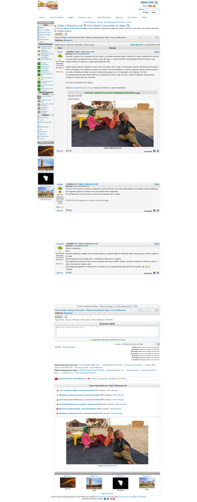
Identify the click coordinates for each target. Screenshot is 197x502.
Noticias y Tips (84, 17)
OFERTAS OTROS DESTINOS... (47, 54)
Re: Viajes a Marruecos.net (86, 184)
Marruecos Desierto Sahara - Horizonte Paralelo (77, 409)
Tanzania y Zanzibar (44, 112)
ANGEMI (60, 184)
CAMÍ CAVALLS (67, 373)
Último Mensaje (112, 390)
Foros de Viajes (56, 17)
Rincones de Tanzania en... (45, 67)
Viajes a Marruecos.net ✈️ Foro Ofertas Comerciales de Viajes (92, 25)
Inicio (42, 17)
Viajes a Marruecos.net (84, 52)
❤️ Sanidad (92, 379)
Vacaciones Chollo (81, 367)
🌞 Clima (122, 379)
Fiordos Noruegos (133, 370)
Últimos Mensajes (89, 22)
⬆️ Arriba (60, 151)
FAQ (129, 22)
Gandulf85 (60, 244)
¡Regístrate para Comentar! (115, 22)
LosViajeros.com (103, 497)
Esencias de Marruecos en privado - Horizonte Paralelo (80, 404)
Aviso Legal (123, 497)
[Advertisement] (98, 5)
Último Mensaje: (136, 45)
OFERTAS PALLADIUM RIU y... (46, 59)
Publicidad (142, 497)
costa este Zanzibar (44, 108)
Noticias (42, 37)
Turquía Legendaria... (45, 63)
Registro (144, 2)
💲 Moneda (113, 379)
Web (143, 17)
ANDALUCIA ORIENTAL (64, 367)
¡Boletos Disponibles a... (46, 51)
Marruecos (68, 40)
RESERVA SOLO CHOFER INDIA (91, 370)
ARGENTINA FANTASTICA (112, 365)
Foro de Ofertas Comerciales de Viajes (72, 28)
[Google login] (156, 2)
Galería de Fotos (103, 17)
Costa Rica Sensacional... (45, 71)
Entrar (151, 2)
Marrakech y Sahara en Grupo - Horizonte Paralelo (78, 413)
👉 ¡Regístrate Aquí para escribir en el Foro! (107, 340)
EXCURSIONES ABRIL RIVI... (89, 365)
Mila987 (60, 52)
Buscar (142, 9)
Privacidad (133, 497)
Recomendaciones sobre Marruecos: (73, 379)
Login (101, 22)
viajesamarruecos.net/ (82, 88)
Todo (153, 12)
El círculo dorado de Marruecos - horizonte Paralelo (79, 400)
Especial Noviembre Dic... (115, 370)
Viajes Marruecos (96, 367)
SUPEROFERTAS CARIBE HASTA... (46, 47)
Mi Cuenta (132, 17)
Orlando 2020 (150, 365)
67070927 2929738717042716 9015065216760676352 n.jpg (112, 93)
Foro (146, 12)
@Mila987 (69, 189)
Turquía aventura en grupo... (46, 82)
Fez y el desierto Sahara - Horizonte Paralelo (76, 390)
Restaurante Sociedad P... (133, 365)
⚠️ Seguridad (103, 379)
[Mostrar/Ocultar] (53, 22)
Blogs (70, 17)
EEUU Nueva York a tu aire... (47, 89)
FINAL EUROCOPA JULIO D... (86, 373)
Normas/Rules (44, 39)
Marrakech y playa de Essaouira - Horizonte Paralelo (79, 395)
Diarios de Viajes (45, 34)
